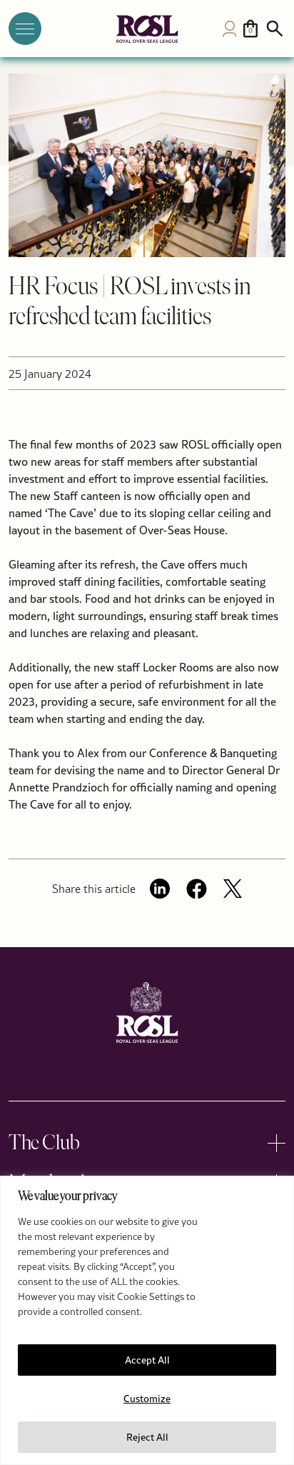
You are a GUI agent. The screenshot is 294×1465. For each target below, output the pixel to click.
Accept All (147, 1360)
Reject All (147, 1437)
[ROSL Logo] (147, 1012)
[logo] (147, 29)
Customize (147, 1398)
